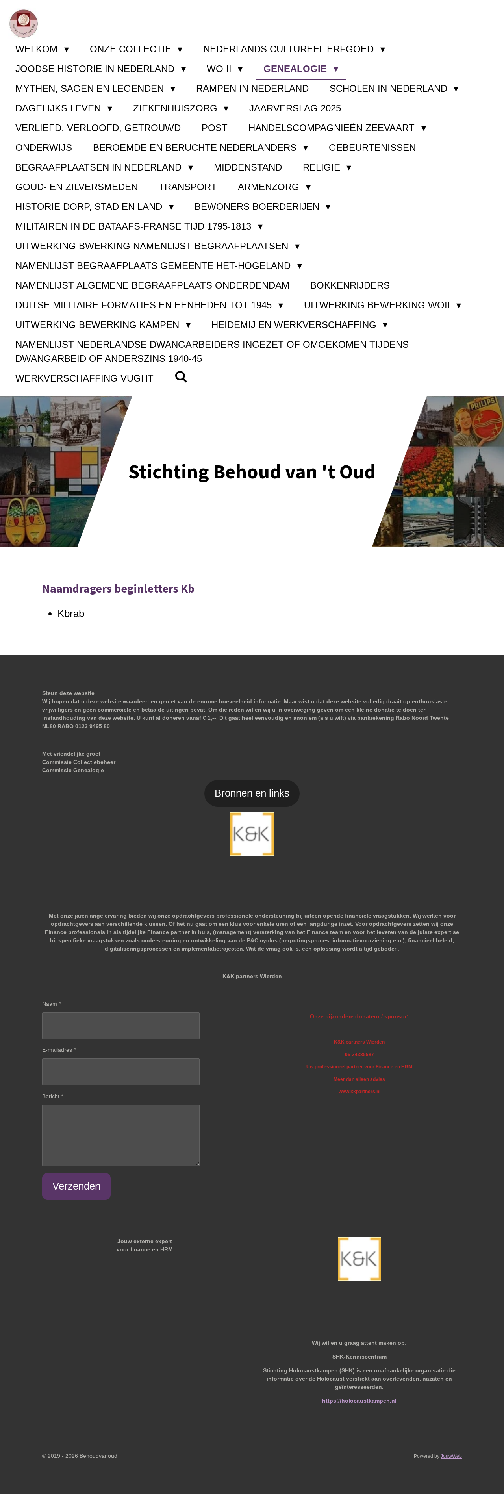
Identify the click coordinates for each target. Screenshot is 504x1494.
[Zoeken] (181, 377)
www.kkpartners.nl (359, 1091)
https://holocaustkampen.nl (359, 1401)
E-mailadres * (59, 1050)
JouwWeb (451, 1456)
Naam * (51, 1004)
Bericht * (52, 1096)
